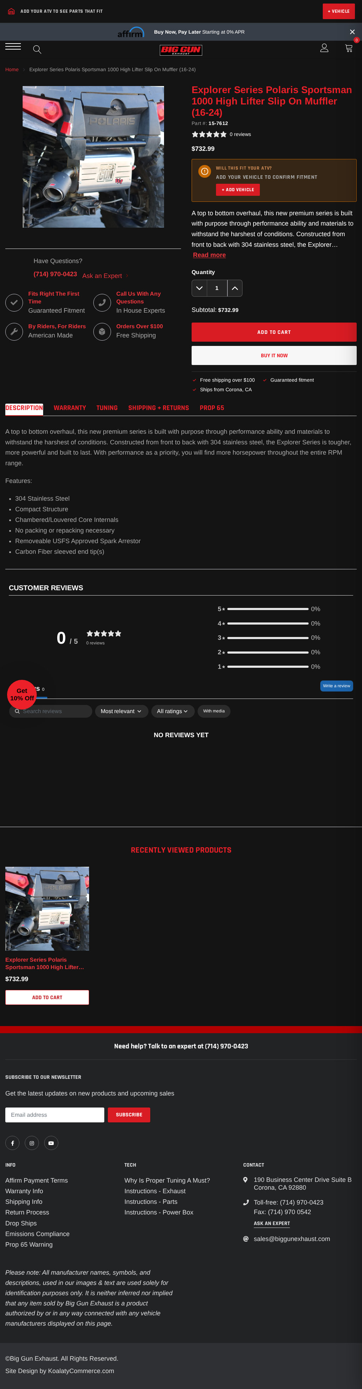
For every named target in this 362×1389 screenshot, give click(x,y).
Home (12, 69)
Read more (209, 254)
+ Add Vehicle (238, 190)
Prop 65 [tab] (212, 408)
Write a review (336, 685)
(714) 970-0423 (55, 274)
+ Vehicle (339, 11)
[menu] (13, 46)
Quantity (203, 272)
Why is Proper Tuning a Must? (167, 1180)
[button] (269, 609)
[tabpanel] (181, 759)
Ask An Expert (272, 1223)
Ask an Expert (103, 275)
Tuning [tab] (107, 408)
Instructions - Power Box (158, 1212)
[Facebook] (12, 1143)
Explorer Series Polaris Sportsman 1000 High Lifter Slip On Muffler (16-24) (41, 964)
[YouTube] (51, 1143)
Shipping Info (23, 1201)
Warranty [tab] (70, 408)
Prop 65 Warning (29, 1244)
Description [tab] (24, 408)
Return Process (27, 1212)
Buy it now (274, 355)
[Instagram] (32, 1143)
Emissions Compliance (37, 1233)
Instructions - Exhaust (155, 1191)
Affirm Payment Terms (36, 1180)
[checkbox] (214, 711)
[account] (324, 48)
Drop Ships (21, 1223)
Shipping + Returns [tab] (158, 408)
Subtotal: (204, 309)
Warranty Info (24, 1191)
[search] (37, 49)
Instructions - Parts (150, 1201)
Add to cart (47, 997)
